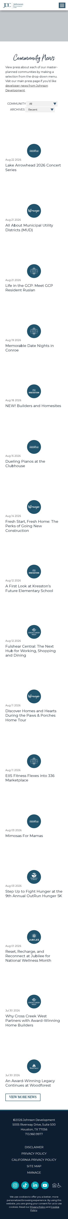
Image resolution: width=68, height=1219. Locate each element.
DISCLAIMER (34, 1147)
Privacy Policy (38, 1207)
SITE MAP (34, 1166)
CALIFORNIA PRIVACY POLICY (34, 1160)
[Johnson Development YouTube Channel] (45, 1188)
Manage (34, 1172)
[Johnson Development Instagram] (15, 1188)
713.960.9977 (34, 1134)
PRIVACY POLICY (34, 1153)
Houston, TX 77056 (34, 1129)
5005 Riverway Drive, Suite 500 (34, 1124)
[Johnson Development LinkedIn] (35, 1188)
